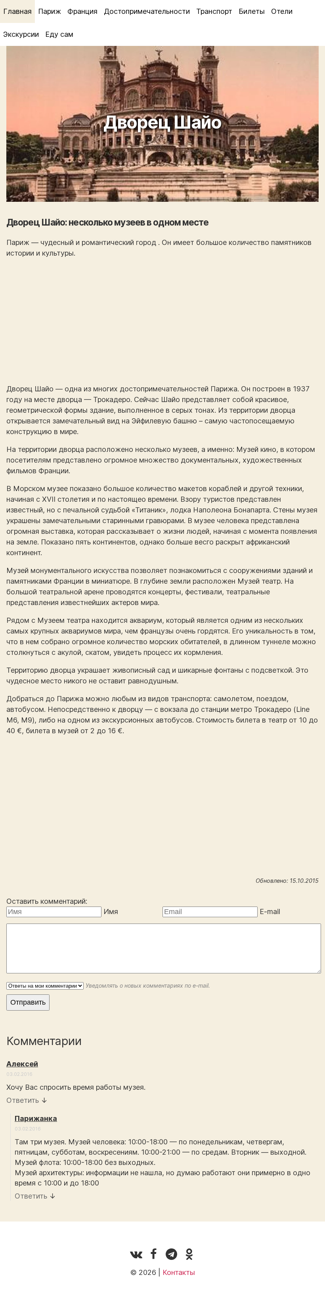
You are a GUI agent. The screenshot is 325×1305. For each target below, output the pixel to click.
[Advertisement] (162, 321)
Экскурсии (21, 34)
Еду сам (59, 34)
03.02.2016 (19, 1074)
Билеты (252, 11)
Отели (281, 11)
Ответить (22, 1100)
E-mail (270, 911)
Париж (49, 11)
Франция (82, 11)
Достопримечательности (147, 11)
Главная (17, 11)
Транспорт (214, 11)
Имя (110, 911)
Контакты (178, 1272)
